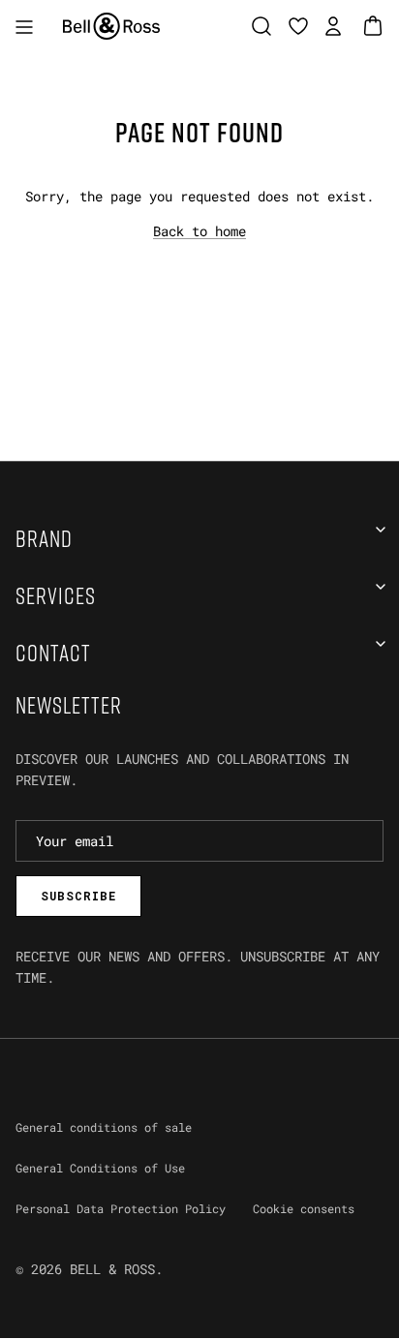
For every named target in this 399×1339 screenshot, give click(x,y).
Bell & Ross (112, 1269)
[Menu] (24, 26)
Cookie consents (303, 1208)
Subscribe (78, 895)
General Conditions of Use (100, 1167)
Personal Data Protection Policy (120, 1208)
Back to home (199, 231)
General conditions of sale (103, 1127)
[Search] (266, 26)
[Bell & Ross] (111, 26)
